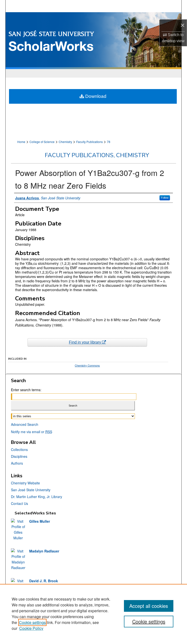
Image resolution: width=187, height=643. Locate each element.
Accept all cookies (148, 605)
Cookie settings (32, 622)
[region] (93, 613)
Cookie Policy (31, 628)
